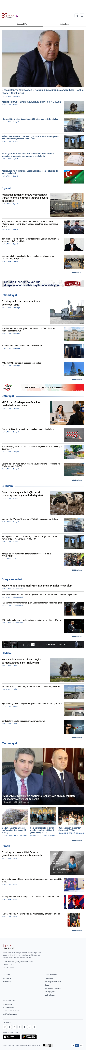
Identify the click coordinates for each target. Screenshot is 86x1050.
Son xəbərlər (7, 978)
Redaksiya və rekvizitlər (53, 982)
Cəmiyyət (8, 396)
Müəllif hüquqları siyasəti (11, 1011)
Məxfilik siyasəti (8, 1007)
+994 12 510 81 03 (8, 964)
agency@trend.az (8, 967)
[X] (15, 1027)
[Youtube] (19, 1027)
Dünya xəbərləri (12, 579)
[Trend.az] (10, 15)
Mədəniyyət (9, 743)
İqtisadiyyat (9, 295)
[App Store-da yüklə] (11, 1036)
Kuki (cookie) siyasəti (10, 1014)
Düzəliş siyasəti (50, 992)
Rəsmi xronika (7, 982)
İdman (6, 846)
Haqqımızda (49, 978)
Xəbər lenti (64, 24)
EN (73, 1045)
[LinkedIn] (29, 1027)
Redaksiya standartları (52, 988)
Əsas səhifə (21, 24)
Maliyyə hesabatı (50, 995)
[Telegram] (24, 1027)
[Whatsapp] (5, 1027)
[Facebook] (10, 1027)
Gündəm (7, 486)
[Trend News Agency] (9, 946)
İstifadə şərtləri (8, 1004)
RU (81, 1045)
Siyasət (6, 188)
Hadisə (6, 653)
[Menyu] (82, 15)
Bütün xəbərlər (77, 272)
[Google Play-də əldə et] (29, 1036)
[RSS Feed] (34, 1027)
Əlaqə (47, 985)
